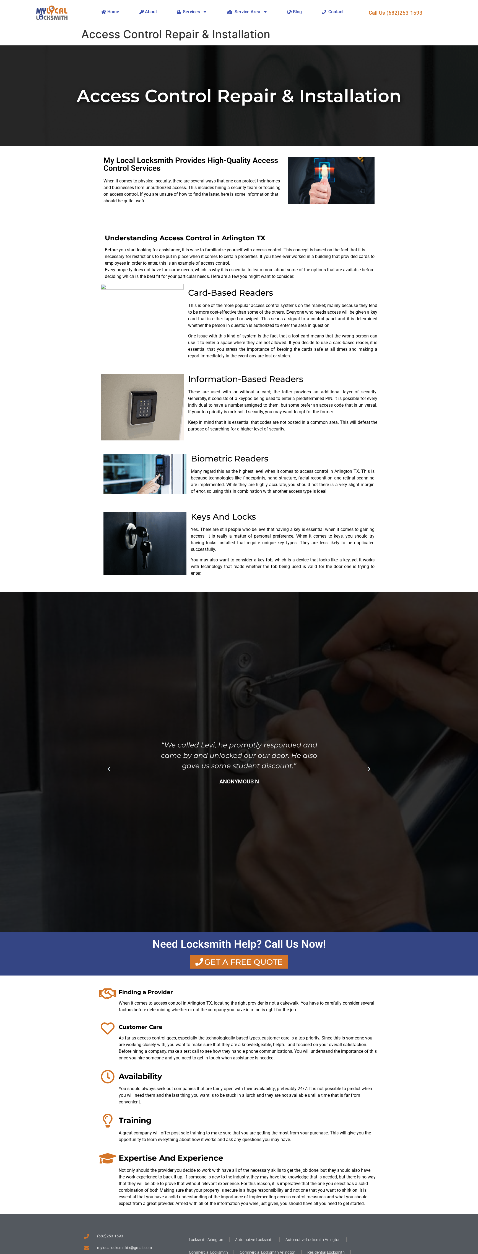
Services (190, 11)
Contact (335, 11)
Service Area (246, 11)
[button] (109, 769)
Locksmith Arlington (206, 1239)
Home (112, 11)
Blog (297, 11)
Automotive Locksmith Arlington (313, 1239)
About (150, 11)
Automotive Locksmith (254, 1239)
